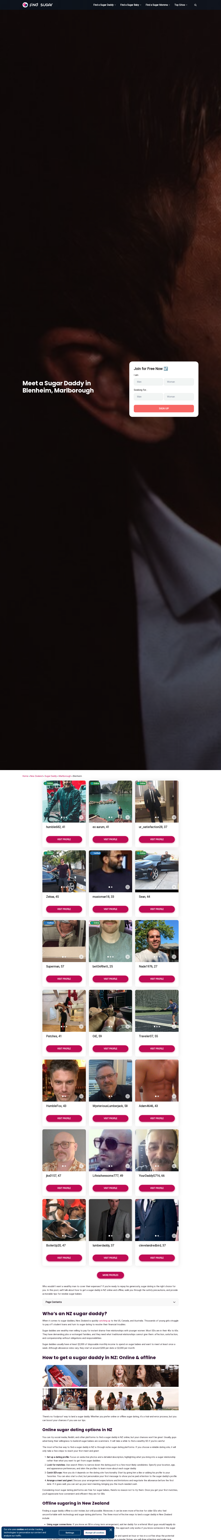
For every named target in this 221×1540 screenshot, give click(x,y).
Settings (70, 1532)
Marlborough (65, 776)
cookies (20, 1529)
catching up (104, 1320)
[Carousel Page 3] (66, 817)
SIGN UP (164, 408)
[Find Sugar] (38, 5)
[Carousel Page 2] (64, 817)
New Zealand (36, 776)
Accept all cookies (94, 1532)
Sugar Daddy (51, 776)
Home (25, 776)
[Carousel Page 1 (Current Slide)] (61, 817)
